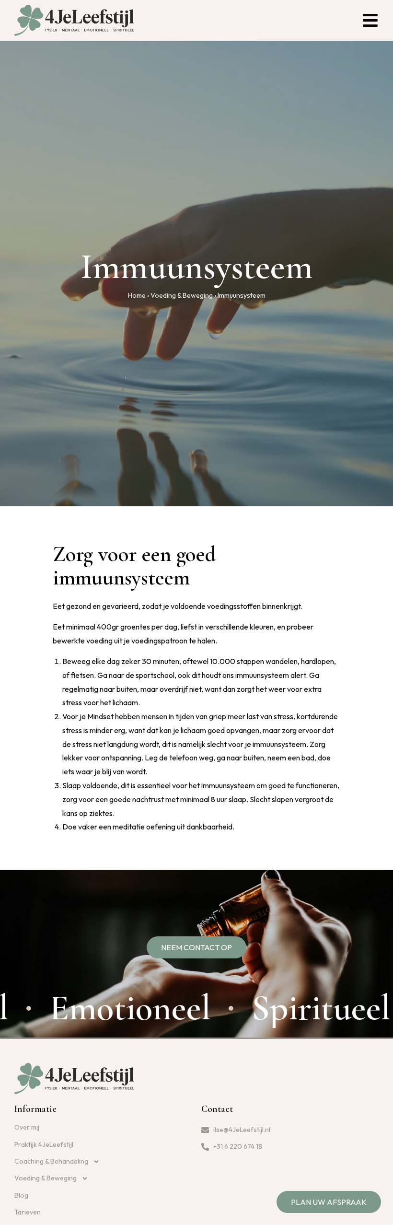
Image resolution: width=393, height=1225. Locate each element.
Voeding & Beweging (181, 295)
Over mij (26, 1127)
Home (137, 295)
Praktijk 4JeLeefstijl (43, 1144)
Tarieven (27, 1212)
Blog (21, 1195)
